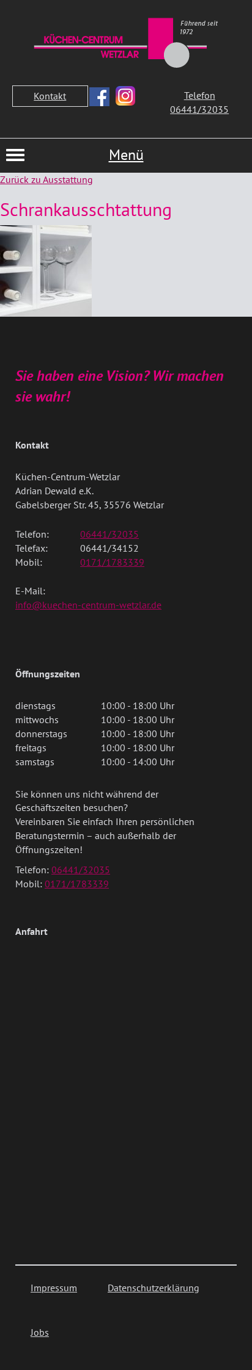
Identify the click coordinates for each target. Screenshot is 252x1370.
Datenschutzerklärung (153, 1288)
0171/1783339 (112, 562)
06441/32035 (109, 534)
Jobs (40, 1332)
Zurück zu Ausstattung (46, 179)
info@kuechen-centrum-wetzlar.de (88, 605)
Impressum (54, 1288)
